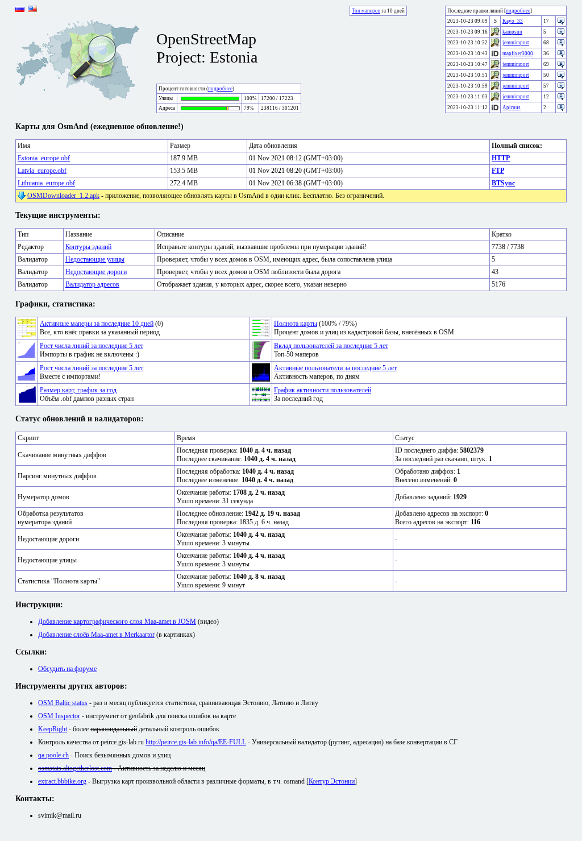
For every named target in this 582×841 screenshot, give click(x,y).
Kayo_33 (512, 21)
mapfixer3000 (517, 53)
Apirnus (511, 107)
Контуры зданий (88, 247)
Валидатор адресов (92, 284)
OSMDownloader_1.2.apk (63, 196)
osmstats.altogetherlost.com (75, 768)
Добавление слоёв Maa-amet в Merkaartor (96, 635)
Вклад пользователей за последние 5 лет (331, 346)
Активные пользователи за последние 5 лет (335, 368)
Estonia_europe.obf (44, 158)
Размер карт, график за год (78, 390)
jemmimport (515, 42)
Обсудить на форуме (67, 669)
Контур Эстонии (332, 781)
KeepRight (52, 729)
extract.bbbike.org (62, 781)
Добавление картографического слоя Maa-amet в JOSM (117, 621)
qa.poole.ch (53, 755)
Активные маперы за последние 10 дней (96, 324)
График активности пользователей (322, 390)
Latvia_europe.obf (42, 171)
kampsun (512, 32)
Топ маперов (366, 11)
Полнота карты (295, 324)
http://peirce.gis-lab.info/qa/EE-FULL (196, 742)
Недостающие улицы (94, 259)
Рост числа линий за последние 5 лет (91, 346)
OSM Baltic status (63, 703)
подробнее (220, 89)
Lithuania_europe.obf (46, 183)
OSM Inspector (59, 716)
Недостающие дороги (96, 272)
